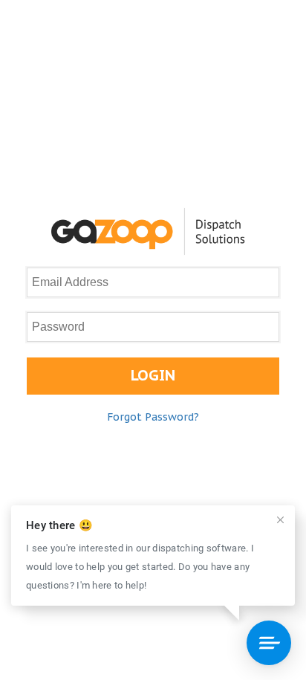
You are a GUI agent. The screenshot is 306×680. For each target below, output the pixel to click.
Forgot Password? (153, 417)
